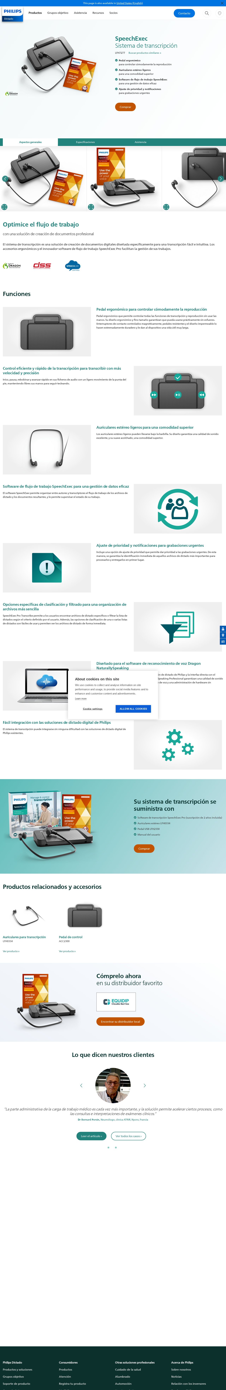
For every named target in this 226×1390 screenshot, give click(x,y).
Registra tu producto (72, 1383)
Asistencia (80, 12)
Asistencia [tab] (140, 142)
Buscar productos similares (144, 53)
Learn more (81, 698)
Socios (113, 12)
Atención (65, 1376)
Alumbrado (122, 1376)
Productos (35, 12)
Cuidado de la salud (128, 1369)
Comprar (125, 106)
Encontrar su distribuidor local (120, 1021)
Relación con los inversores (188, 1383)
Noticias (176, 1376)
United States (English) (130, 3)
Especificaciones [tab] (85, 142)
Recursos (98, 12)
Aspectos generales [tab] (30, 142)
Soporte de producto (16, 1383)
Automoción (123, 1383)
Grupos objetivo (57, 12)
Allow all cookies (133, 709)
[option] (43, 178)
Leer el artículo (91, 1136)
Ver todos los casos (128, 1136)
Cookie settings (93, 709)
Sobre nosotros (181, 1369)
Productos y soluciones (17, 1369)
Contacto (184, 13)
